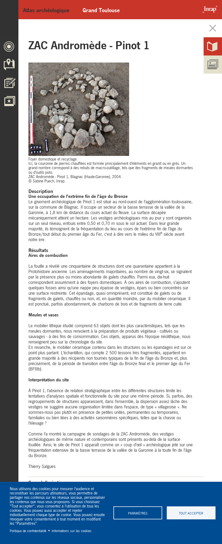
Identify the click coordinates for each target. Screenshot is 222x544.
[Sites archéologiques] (9, 64)
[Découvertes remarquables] (9, 101)
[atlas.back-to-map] (213, 28)
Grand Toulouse (101, 9)
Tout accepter (191, 513)
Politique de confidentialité (28, 530)
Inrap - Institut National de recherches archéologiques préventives (208, 9)
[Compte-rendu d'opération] (213, 46)
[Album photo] (213, 64)
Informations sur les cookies (72, 530)
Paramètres (138, 513)
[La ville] (9, 46)
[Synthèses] (9, 83)
